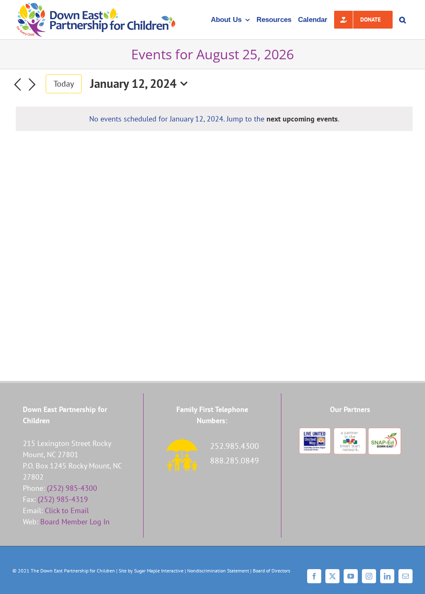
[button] (402, 19)
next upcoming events (302, 119)
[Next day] (32, 85)
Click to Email (67, 510)
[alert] (214, 119)
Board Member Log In (75, 521)
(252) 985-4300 (72, 488)
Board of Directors (271, 570)
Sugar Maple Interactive (158, 570)
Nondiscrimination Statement (218, 570)
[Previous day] (17, 85)
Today (64, 83)
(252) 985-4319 (63, 499)
